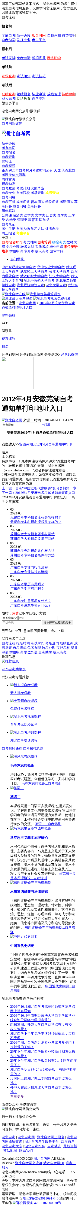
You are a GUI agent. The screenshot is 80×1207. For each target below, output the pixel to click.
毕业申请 (39, 94)
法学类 (29, 215)
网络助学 (54, 58)
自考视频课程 (12, 748)
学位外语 (31, 652)
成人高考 (8, 98)
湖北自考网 (27, 303)
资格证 (7, 161)
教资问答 (19, 206)
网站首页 (8, 179)
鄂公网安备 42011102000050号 (38, 1203)
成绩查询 (8, 94)
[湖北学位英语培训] (43, 294)
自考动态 (54, 1146)
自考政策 (8, 188)
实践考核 (42, 247)
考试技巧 (39, 76)
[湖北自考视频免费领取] (52, 298)
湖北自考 (8, 1137)
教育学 (33, 220)
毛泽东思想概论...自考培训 (41, 783)
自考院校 (23, 193)
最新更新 (70, 1146)
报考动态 (8, 184)
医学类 (44, 220)
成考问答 (23, 202)
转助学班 (68, 94)
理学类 (62, 215)
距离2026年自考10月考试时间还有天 (30, 170)
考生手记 (8, 229)
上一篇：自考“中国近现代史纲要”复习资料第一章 (39, 488)
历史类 (51, 215)
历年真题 (8, 211)
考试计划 (23, 188)
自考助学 (8, 40)
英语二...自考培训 (48, 824)
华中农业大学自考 (51, 267)
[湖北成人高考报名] (17, 298)
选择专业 (24, 40)
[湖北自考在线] (14, 294)
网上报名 (8, 233)
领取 (46, 424)
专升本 (29, 251)
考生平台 (39, 40)
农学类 (11, 220)
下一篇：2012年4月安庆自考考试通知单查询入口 (38, 493)
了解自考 (8, 35)
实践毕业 (37, 188)
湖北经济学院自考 (30, 285)
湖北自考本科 (35, 1146)
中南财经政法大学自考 (19, 267)
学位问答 (52, 202)
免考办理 (13, 247)
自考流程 (8, 643)
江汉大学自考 (59, 276)
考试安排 (8, 58)
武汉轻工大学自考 (34, 271)
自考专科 (39, 98)
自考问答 (8, 197)
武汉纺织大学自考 (34, 276)
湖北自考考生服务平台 (42, 1141)
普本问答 (37, 202)
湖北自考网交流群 (28, 1163)
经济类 (18, 215)
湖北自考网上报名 (50, 1137)
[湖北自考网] (16, 133)
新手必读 (24, 35)
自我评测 (54, 35)
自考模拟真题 (33, 748)
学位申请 (16, 251)
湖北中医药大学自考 (39, 280)
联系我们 (26, 1150)
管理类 (22, 220)
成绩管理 (54, 94)
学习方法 (37, 229)
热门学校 (17, 259)
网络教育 (24, 98)
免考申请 (24, 58)
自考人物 (23, 229)
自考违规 (19, 648)
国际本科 (56, 251)
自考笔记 (8, 224)
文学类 (40, 215)
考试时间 (30, 242)
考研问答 (66, 202)
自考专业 (8, 193)
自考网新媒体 (12, 123)
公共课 (7, 215)
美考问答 (34, 206)
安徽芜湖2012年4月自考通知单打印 (45, 444)
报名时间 (39, 35)
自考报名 (8, 152)
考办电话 (8, 148)
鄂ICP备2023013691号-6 (40, 1198)
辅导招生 (68, 35)
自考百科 (8, 202)
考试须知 (24, 76)
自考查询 (8, 157)
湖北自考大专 (12, 1146)
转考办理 (27, 247)
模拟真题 (39, 58)
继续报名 (24, 94)
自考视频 (8, 166)
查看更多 (17, 1096)
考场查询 (8, 76)
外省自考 (52, 229)
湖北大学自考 (56, 285)
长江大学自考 (59, 271)
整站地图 (10, 1150)
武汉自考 (68, 1141)
